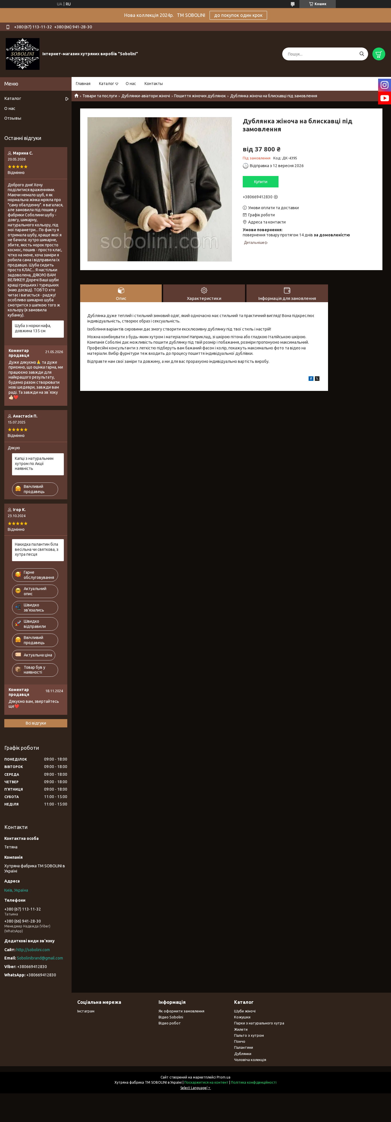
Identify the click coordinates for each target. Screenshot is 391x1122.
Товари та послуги (99, 96)
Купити (260, 181)
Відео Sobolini (171, 1017)
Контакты (154, 83)
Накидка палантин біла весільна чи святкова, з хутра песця (36, 549)
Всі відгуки (36, 723)
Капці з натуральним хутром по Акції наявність (34, 463)
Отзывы (12, 118)
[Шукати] (361, 54)
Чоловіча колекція (250, 1060)
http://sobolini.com (33, 949)
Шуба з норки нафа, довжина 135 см (33, 328)
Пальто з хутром (249, 1035)
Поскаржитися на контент (206, 1082)
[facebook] (311, 379)
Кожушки (242, 1017)
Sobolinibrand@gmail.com (40, 958)
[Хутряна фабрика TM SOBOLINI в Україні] (23, 54)
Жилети (241, 1029)
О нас (131, 83)
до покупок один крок (238, 15)
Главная (83, 83)
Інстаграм (85, 1011)
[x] (317, 379)
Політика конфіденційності (254, 1082)
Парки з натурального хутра (259, 1023)
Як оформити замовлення (181, 1011)
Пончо (239, 1041)
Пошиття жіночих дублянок (200, 96)
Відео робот (170, 1023)
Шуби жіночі (245, 1011)
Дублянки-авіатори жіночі (145, 96)
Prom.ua (223, 1077)
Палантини (243, 1047)
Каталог (106, 83)
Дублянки (242, 1054)
